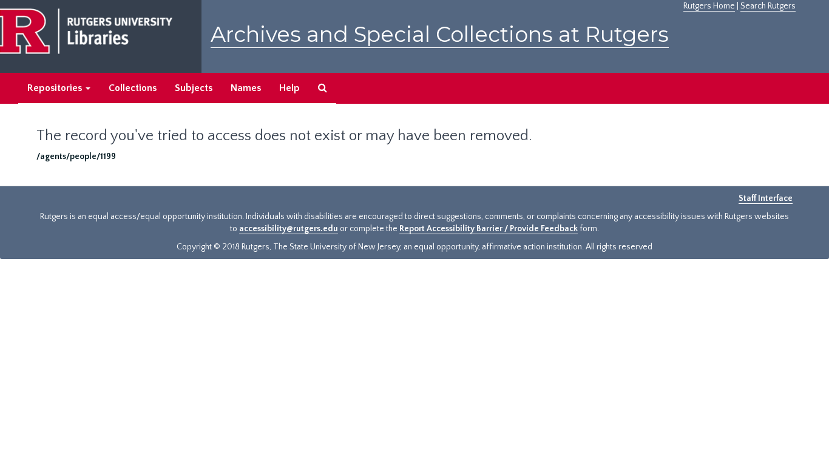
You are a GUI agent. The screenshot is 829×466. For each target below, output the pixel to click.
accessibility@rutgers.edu (288, 229)
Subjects (193, 88)
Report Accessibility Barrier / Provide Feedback (488, 229)
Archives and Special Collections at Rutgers (440, 34)
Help (289, 88)
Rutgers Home (709, 6)
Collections (133, 88)
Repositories (55, 88)
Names (246, 88)
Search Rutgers (768, 6)
